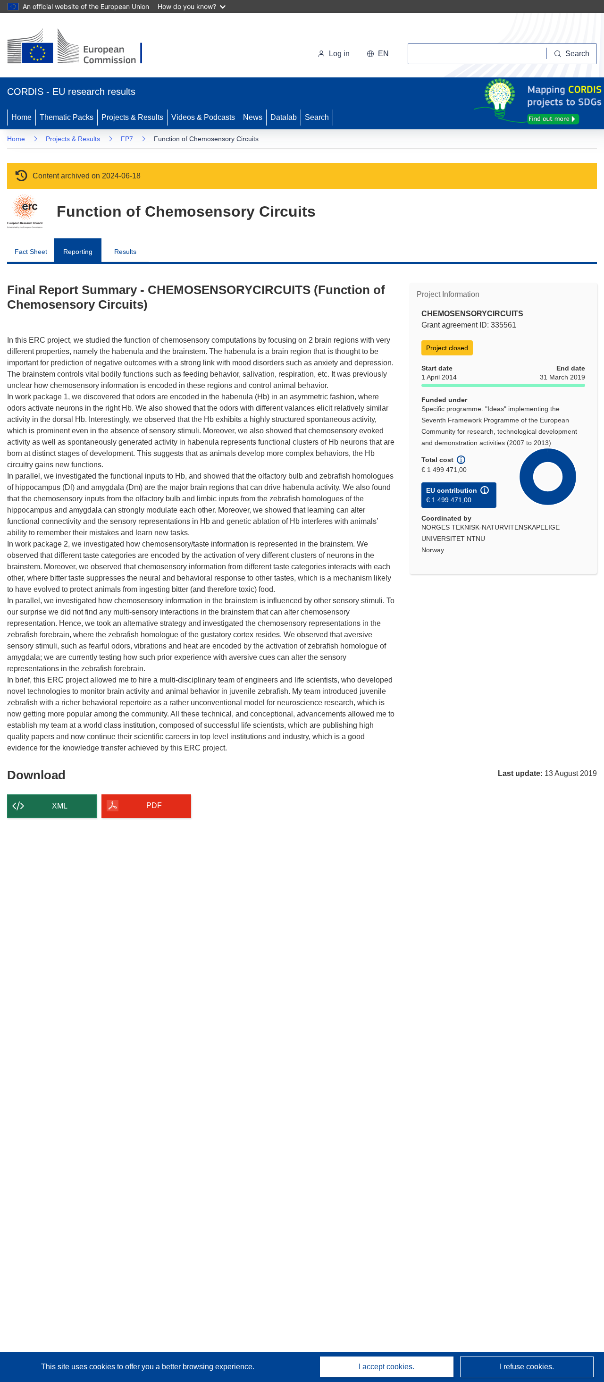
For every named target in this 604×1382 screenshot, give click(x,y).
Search (317, 117)
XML (59, 806)
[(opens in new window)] (83, 47)
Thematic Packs (66, 117)
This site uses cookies (79, 1367)
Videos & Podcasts (203, 117)
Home (21, 117)
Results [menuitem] (125, 251)
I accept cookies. (386, 1367)
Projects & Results (132, 117)
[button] (377, 53)
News (252, 117)
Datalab (283, 117)
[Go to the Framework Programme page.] (24, 211)
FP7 (127, 139)
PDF (154, 805)
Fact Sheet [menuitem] (31, 251)
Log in (339, 54)
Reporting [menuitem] (77, 251)
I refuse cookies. (527, 1367)
